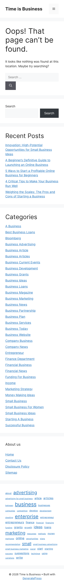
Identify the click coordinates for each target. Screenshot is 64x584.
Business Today (16, 328)
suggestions (22, 553)
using (44, 553)
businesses (44, 505)
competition (22, 511)
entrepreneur (47, 517)
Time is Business (23, 9)
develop (33, 510)
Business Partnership (20, 310)
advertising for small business (19, 498)
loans (47, 527)
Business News (16, 304)
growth (28, 527)
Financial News (16, 371)
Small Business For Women (24, 407)
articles (48, 498)
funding (8, 528)
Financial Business (18, 365)
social (33, 549)
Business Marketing (19, 298)
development (45, 511)
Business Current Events (22, 262)
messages (31, 534)
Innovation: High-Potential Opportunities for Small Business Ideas (28, 149)
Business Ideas (16, 280)
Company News (16, 347)
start (40, 548)
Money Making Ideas (20, 395)
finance (30, 522)
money (51, 533)
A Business (13, 226)
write (19, 557)
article (38, 498)
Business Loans (16, 286)
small (26, 543)
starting (49, 548)
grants (18, 527)
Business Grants (17, 274)
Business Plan (15, 316)
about (8, 493)
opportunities (32, 539)
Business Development (21, 268)
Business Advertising (20, 244)
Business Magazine (19, 292)
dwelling (9, 517)
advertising (25, 492)
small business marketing (16, 549)
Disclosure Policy (17, 466)
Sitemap (11, 472)
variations (9, 558)
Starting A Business (19, 419)
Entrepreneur (14, 353)
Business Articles (17, 256)
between (9, 505)
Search (10, 106)
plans (42, 539)
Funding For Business (20, 377)
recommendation (12, 544)
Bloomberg (13, 238)
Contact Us (13, 460)
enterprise (26, 516)
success (9, 553)
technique (35, 553)
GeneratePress (32, 578)
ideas (38, 527)
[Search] (10, 85)
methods (42, 534)
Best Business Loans (20, 232)
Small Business (16, 401)
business (25, 504)
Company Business (19, 341)
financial (40, 523)
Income (10, 383)
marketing (15, 532)
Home (9, 454)
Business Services (18, 322)
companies (10, 511)
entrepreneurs (14, 522)
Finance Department (19, 359)
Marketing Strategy (19, 389)
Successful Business (19, 425)
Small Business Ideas (20, 413)
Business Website (18, 335)
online (20, 538)
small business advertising (45, 544)
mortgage (9, 539)
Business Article (16, 250)
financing (50, 523)
